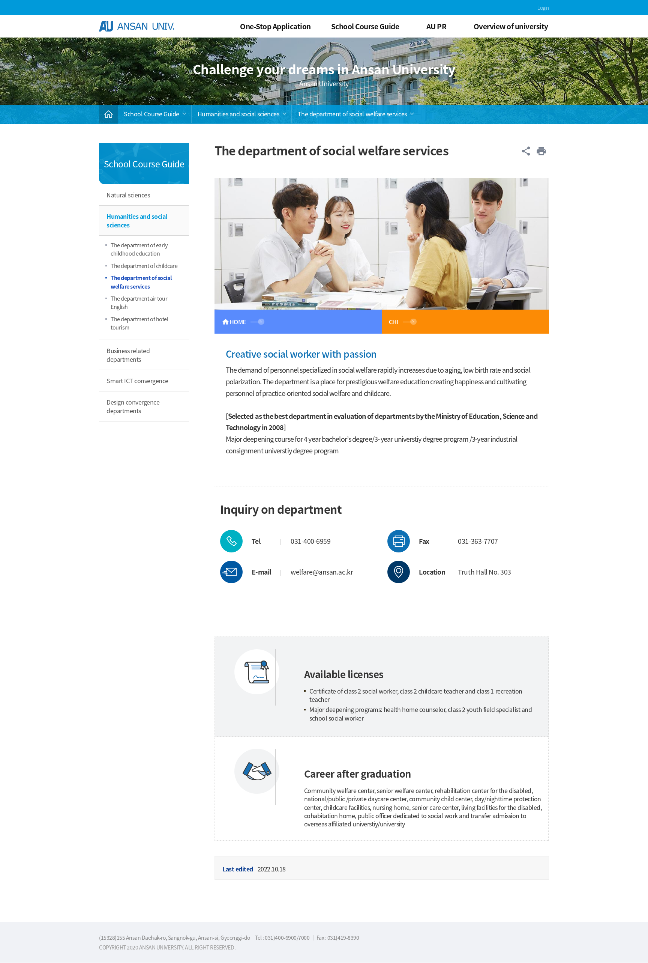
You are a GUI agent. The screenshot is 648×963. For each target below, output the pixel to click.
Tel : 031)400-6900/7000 (282, 937)
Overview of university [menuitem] (511, 26)
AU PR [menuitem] (436, 26)
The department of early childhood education (139, 249)
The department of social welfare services (352, 113)
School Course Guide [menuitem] (365, 26)
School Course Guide (151, 113)
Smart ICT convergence (137, 380)
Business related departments (128, 354)
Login (543, 7)
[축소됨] (108, 114)
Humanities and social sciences (238, 113)
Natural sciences (128, 194)
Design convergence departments (132, 406)
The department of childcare (144, 265)
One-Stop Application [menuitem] (275, 26)
